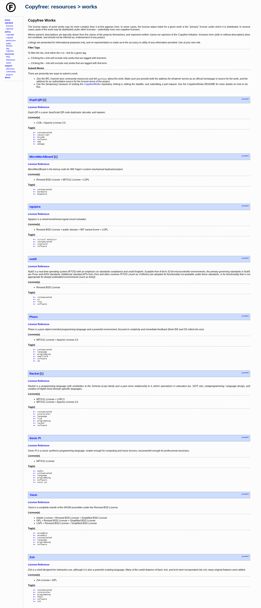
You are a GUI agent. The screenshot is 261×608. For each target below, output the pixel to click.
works (8, 63)
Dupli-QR (35, 99)
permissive (11, 40)
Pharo (33, 316)
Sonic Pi (35, 438)
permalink (245, 99)
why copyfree (10, 50)
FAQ (8, 57)
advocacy (10, 69)
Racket (34, 373)
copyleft (9, 38)
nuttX (33, 259)
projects (9, 74)
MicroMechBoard (41, 156)
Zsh (32, 557)
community (11, 71)
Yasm (33, 494)
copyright (10, 35)
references (10, 60)
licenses (9, 26)
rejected (9, 29)
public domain (9, 44)
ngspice (35, 206)
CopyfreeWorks (92, 84)
